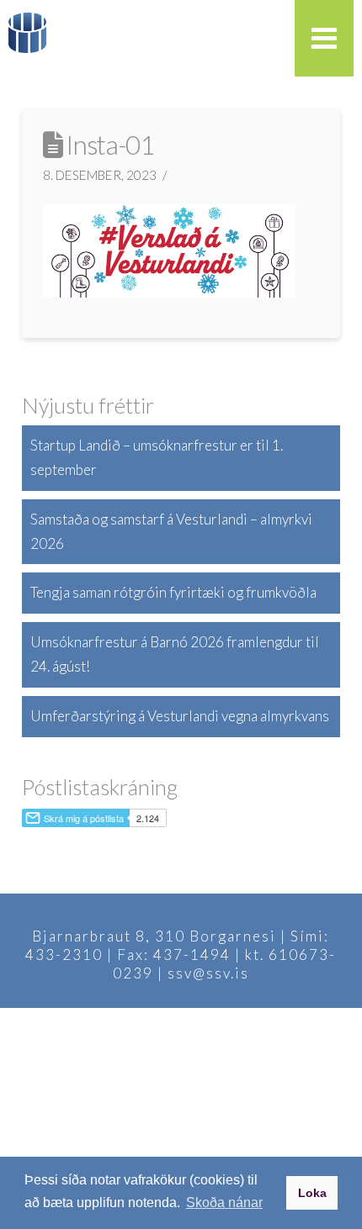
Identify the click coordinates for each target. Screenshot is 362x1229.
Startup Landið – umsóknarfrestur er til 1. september (156, 457)
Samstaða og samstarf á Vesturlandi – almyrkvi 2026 (171, 531)
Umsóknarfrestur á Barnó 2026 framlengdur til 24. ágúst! (174, 654)
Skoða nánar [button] (224, 1202)
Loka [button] (312, 1193)
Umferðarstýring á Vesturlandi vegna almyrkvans (179, 716)
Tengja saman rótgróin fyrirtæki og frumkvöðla (173, 592)
